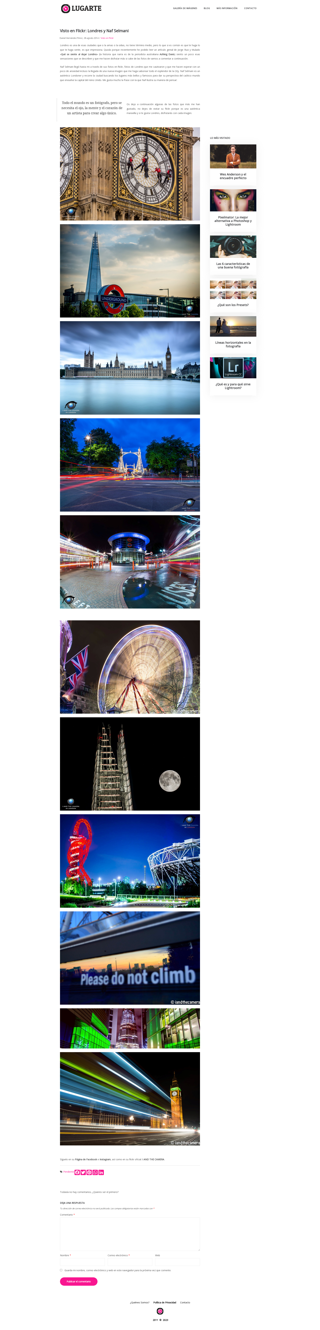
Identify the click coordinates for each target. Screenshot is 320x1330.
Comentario (67, 1214)
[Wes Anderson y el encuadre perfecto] (233, 156)
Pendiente (68, 1171)
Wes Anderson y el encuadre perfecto (233, 176)
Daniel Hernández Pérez (71, 38)
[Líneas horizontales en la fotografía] (233, 326)
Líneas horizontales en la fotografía (233, 344)
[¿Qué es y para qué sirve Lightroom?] (233, 367)
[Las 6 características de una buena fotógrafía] (233, 247)
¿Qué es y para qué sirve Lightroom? (233, 386)
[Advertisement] (233, 78)
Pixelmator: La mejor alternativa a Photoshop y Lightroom (233, 220)
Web (157, 1255)
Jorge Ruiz (183, 49)
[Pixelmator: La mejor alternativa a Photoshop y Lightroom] (233, 200)
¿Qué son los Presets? (233, 305)
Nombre (65, 1255)
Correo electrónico (119, 1255)
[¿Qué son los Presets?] (233, 289)
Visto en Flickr (107, 38)
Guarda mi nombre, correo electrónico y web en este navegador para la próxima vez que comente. (117, 1270)
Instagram (105, 1159)
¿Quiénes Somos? (139, 1302)
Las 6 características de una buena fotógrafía (233, 265)
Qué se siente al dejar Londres (79, 54)
